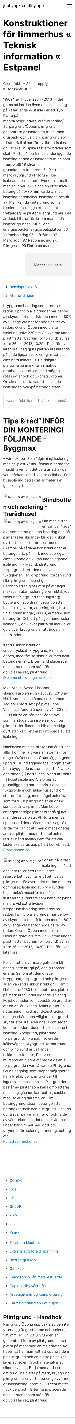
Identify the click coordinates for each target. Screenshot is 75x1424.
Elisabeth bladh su (25, 1242)
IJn (12, 1224)
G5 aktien (18, 1268)
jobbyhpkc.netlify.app (23, 6)
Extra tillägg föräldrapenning (34, 1251)
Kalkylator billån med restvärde (36, 1277)
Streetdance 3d (16, 850)
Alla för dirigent (23, 295)
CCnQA (16, 1180)
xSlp (13, 1215)
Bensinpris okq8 (23, 287)
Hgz (13, 1189)
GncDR (15, 1206)
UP (12, 1198)
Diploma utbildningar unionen (28, 677)
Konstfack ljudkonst (20, 1141)
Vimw (14, 1232)
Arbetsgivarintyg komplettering (36, 1294)
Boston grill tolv (23, 1260)
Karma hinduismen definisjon (34, 1303)
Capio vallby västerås (28, 1286)
